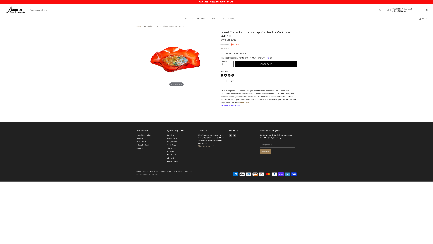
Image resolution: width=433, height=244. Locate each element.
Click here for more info (206, 146)
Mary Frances (172, 142)
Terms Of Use (178, 171)
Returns (145, 171)
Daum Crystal (172, 138)
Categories (201, 19)
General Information (143, 135)
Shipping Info (141, 138)
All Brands (170, 158)
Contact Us (140, 148)
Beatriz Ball (171, 135)
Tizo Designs (171, 148)
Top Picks (215, 19)
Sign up (265, 151)
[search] (203, 10)
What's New (228, 19)
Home (138, 26)
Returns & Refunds (142, 145)
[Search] (380, 10)
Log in (424, 19)
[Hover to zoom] (176, 58)
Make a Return (141, 142)
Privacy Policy (188, 171)
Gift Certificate (172, 161)
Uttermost (170, 151)
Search (138, 171)
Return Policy (245, 102)
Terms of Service (166, 171)
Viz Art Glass (229, 40)
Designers (186, 19)
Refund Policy (154, 171)
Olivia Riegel (171, 145)
